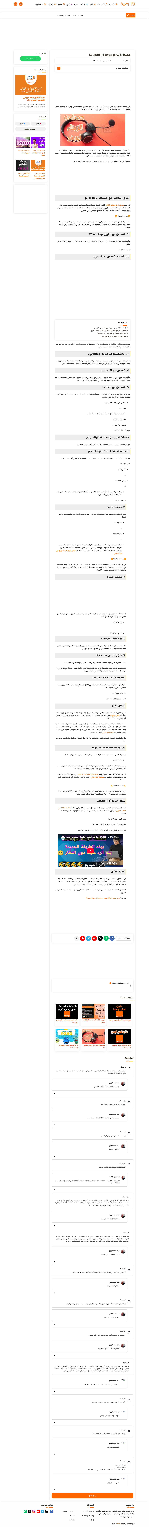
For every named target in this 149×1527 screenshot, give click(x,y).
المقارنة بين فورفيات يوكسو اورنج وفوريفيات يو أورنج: (108, 330)
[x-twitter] (46, 1511)
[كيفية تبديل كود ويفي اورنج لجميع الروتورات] (67, 1011)
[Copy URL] (77, 938)
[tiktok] (29, 1511)
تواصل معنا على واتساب (31, 58)
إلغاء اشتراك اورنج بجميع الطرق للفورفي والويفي (110, 328)
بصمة (119, 1523)
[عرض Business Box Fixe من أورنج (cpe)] (93, 1011)
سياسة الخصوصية (68, 1511)
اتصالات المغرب (30, 129)
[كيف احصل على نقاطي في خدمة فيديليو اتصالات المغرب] (38, 165)
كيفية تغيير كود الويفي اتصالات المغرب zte (34, 98)
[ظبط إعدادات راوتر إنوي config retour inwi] (38, 142)
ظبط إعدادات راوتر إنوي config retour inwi (38, 152)
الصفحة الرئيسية (88, 1511)
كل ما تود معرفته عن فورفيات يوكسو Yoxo (111, 333)
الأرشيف (71, 1520)
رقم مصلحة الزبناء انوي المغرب (23, 151)
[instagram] (33, 1511)
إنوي (37, 123)
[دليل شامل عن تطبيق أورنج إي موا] (119, 1011)
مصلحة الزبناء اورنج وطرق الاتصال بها (114, 336)
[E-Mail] (95, 938)
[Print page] (83, 938)
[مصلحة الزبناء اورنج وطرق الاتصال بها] (93, 1036)
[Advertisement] (74, 34)
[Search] (21, 4)
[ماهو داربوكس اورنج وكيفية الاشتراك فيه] (119, 1036)
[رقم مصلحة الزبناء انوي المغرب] (23, 142)
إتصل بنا (91, 1520)
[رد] (54, 1093)
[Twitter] (101, 938)
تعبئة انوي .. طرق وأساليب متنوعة (23, 175)
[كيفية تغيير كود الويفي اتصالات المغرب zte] (30, 85)
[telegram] (42, 1511)
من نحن (72, 1515)
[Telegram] (89, 938)
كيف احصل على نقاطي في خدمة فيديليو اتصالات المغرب (39, 176)
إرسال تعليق (92, 1495)
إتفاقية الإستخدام (88, 1515)
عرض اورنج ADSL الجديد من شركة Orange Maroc (103, 898)
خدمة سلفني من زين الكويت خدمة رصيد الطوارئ (70, 15)
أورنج (21, 123)
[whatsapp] (25, 1511)
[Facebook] (112, 938)
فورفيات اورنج (108, 732)
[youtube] (38, 1511)
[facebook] (51, 1511)
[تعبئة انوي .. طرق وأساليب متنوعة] (23, 165)
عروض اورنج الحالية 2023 (115, 205)
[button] (15, 4)
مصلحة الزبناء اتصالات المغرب (88, 774)
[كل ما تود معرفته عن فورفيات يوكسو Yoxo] (67, 1036)
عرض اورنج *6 (114, 715)
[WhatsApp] (106, 938)
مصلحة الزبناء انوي (97, 777)
